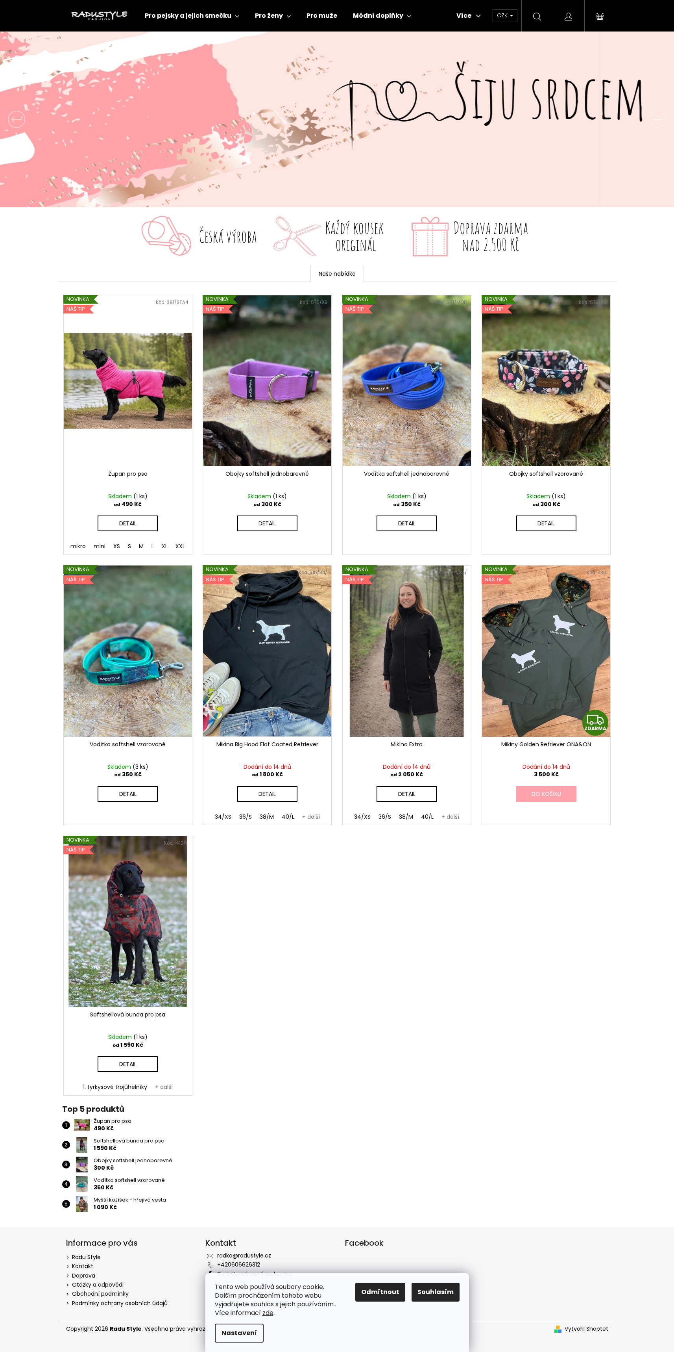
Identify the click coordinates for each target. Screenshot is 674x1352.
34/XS (223, 817)
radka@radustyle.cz (244, 1255)
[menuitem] (192, 16)
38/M (267, 817)
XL (165, 546)
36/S (245, 817)
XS (116, 546)
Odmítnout (380, 1291)
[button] (50, 119)
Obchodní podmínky (100, 1294)
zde (267, 1312)
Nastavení (239, 1332)
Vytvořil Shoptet (586, 1329)
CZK (503, 15)
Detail (128, 523)
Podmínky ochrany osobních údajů (120, 1303)
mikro (78, 546)
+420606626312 (238, 1265)
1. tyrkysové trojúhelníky (115, 1087)
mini (99, 546)
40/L (288, 817)
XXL (180, 546)
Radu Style (86, 1257)
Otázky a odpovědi (98, 1285)
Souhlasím (435, 1291)
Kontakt (82, 1266)
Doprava (83, 1276)
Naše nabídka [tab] (337, 274)
